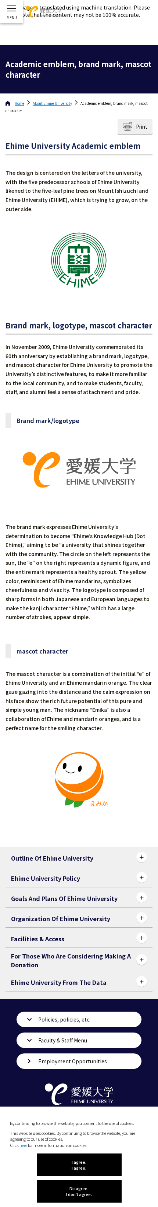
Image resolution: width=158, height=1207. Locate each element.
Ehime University (52, 103)
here (23, 1145)
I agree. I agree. (79, 1165)
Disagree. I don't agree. (79, 1191)
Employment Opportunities (72, 1061)
